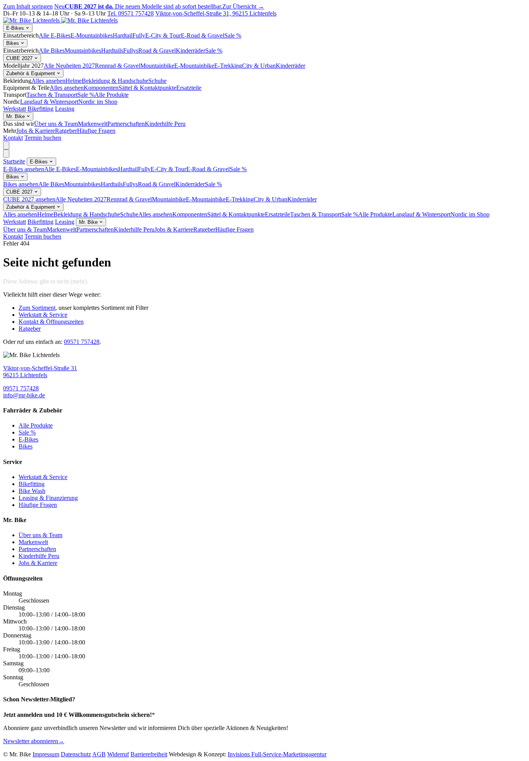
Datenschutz (76, 754)
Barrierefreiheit (149, 754)
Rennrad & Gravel (117, 65)
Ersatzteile (188, 87)
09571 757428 (82, 341)
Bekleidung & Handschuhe (115, 80)
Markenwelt (92, 123)
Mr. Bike (16, 116)
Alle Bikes (52, 50)
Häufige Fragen (96, 130)
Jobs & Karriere (35, 130)
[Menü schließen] (6, 153)
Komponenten (101, 87)
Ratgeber (66, 130)
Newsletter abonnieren (33, 741)
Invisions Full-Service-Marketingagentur (277, 754)
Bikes (13, 43)
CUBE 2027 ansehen (29, 199)
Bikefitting (40, 108)
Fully (138, 35)
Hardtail (122, 35)
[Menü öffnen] (6, 145)
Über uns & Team (56, 123)
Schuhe (157, 80)
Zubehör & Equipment (31, 73)
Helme (73, 80)
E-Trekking (228, 65)
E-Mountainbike (194, 65)
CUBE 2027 (20, 58)
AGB (99, 754)
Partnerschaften (126, 123)
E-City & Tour (163, 35)
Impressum (46, 754)
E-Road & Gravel (202, 35)
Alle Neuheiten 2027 (69, 65)
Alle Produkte (111, 94)
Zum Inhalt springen (28, 6)
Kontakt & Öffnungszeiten (51, 321)
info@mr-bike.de (24, 395)
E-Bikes (16, 28)
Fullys (130, 50)
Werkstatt (14, 108)
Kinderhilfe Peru (165, 123)
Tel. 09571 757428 (130, 13)
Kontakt (13, 137)
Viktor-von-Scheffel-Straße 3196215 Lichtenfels (40, 371)
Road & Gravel (157, 50)
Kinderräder (190, 50)
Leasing (64, 108)
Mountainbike (157, 65)
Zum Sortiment (37, 307)
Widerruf (118, 754)
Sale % (232, 35)
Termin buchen (42, 137)
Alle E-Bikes (54, 35)
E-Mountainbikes (91, 35)
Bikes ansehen (20, 184)
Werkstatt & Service (43, 314)
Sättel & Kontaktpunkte (147, 87)
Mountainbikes (83, 50)
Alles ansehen (48, 80)
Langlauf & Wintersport (49, 101)
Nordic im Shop (97, 101)
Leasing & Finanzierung (48, 498)
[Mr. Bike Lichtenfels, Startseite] (60, 20)
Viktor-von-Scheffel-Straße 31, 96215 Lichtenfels (216, 13)
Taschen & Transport (51, 94)
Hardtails (112, 50)
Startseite (14, 161)
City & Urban (259, 65)
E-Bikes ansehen (23, 169)
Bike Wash (32, 491)
